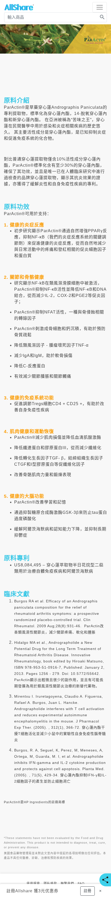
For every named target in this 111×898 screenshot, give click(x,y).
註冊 (10, 891)
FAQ (81, 883)
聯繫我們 (67, 883)
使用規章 (33, 883)
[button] (87, 891)
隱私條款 (50, 883)
